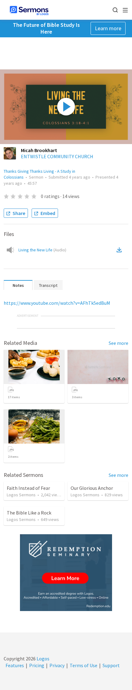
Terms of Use (83, 665)
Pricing (36, 665)
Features (15, 665)
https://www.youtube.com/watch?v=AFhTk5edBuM (57, 303)
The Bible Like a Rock (29, 513)
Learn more (108, 28)
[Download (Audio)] (120, 249)
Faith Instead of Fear (28, 488)
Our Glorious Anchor (92, 488)
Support (111, 665)
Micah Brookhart (39, 150)
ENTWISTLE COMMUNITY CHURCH (57, 156)
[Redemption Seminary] (66, 572)
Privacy (56, 665)
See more (118, 343)
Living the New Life (42, 250)
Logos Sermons (21, 495)
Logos (42, 658)
